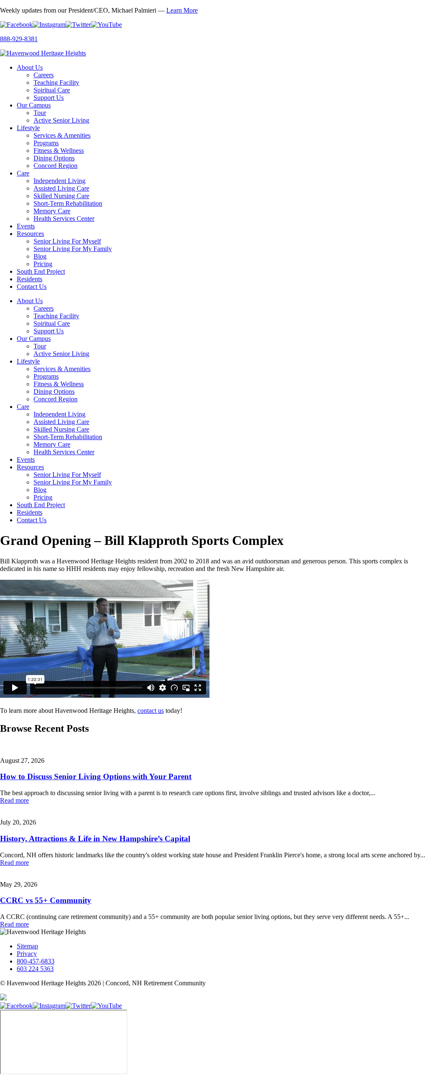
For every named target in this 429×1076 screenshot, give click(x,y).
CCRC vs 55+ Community (45, 900)
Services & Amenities (62, 135)
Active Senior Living (61, 120)
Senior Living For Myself (67, 241)
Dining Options (54, 158)
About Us (30, 67)
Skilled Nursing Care (61, 195)
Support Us (49, 97)
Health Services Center (64, 218)
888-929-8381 (19, 38)
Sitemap (27, 946)
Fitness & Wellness (59, 150)
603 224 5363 (35, 968)
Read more (14, 800)
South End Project (41, 271)
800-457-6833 (35, 961)
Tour (40, 112)
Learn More (182, 10)
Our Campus (34, 105)
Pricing (43, 263)
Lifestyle (28, 127)
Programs (46, 143)
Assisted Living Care (61, 188)
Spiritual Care (52, 90)
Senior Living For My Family (73, 248)
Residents (29, 279)
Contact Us (32, 286)
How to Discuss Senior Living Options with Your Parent (95, 776)
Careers (44, 75)
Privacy (27, 953)
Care (23, 173)
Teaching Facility (56, 82)
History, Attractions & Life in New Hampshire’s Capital (95, 838)
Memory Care (52, 211)
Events (26, 226)
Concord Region (56, 165)
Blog (40, 256)
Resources (30, 233)
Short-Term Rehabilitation (68, 203)
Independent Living (59, 180)
